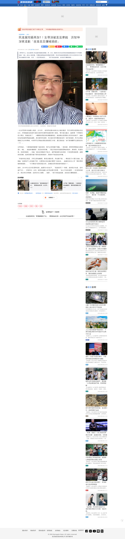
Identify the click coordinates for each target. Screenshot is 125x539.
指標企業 (92, 5)
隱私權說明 (41, 530)
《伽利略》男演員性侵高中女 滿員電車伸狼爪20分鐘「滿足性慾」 (96, 509)
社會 (29, 5)
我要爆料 (58, 47)
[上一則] (78, 177)
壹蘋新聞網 (21, 34)
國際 (32, 5)
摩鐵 (36, 206)
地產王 (73, 5)
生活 (21, 5)
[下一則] (81, 177)
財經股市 (37, 5)
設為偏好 (44, 47)
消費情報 (74, 530)
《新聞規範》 (38, 193)
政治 (25, 5)
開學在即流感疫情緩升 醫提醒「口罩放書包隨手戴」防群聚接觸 (96, 383)
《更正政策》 (75, 193)
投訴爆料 (66, 530)
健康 (103, 5)
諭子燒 (32, 49)
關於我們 (25, 530)
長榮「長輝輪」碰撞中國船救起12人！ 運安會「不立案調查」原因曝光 (96, 195)
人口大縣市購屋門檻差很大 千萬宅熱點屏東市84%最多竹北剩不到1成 (96, 332)
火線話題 (53, 5)
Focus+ (59, 5)
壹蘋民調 (47, 5)
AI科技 (68, 5)
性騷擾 (25, 206)
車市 (83, 5)
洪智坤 (31, 206)
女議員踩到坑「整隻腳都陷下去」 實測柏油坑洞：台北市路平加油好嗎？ (96, 67)
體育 (42, 5)
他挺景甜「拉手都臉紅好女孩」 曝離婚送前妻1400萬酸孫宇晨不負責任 (44, 29)
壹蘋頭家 (98, 5)
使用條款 (57, 530)
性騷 (41, 206)
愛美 (64, 5)
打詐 (87, 5)
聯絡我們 (33, 530)
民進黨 (20, 206)
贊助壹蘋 (51, 47)
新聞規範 (49, 530)
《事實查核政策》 (49, 193)
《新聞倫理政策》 (28, 193)
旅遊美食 (78, 5)
